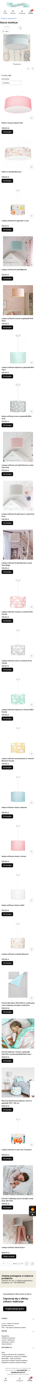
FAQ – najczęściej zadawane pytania (14, 1327)
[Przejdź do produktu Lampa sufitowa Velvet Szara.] (18, 1229)
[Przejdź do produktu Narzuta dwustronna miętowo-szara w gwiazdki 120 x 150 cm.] (18, 1082)
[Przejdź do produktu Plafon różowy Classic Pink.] (18, 105)
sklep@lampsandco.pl (18, 1372)
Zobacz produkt (8, 1256)
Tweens (6, 26)
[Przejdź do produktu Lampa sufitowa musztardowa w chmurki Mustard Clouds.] (18, 740)
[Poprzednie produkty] (9, 1264)
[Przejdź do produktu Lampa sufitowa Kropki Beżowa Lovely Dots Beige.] (18, 545)
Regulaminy (5, 1336)
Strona (15, 1263)
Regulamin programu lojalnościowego (14, 1362)
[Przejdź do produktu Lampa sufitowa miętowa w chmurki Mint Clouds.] (18, 691)
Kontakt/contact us (8, 1325)
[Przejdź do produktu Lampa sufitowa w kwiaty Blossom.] (18, 936)
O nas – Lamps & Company (10, 1323)
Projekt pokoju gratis (15, 1309)
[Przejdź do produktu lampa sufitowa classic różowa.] (18, 838)
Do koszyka (7, 132)
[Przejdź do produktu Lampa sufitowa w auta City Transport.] (18, 1131)
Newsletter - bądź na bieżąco (11, 1358)
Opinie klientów (7, 1344)
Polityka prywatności (8, 1338)
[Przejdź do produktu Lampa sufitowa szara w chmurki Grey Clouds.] (18, 642)
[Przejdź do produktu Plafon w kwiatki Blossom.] (18, 153)
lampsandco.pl (8, 18)
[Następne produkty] (27, 1264)
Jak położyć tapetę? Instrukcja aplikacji (14, 1360)
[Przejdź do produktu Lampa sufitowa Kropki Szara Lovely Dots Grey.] (18, 496)
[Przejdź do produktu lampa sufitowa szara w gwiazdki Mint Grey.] (18, 398)
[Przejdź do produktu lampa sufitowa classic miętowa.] (18, 789)
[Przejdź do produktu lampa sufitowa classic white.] (18, 887)
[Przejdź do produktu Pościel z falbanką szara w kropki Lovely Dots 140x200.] (18, 1180)
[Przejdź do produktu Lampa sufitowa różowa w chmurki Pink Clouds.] (18, 594)
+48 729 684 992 (21, 1370)
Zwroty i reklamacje (8, 1340)
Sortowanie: (5, 79)
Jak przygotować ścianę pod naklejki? (14, 1356)
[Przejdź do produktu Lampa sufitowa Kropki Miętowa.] (18, 251)
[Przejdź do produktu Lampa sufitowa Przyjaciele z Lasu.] (18, 202)
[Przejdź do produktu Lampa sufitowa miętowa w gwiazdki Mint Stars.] (18, 349)
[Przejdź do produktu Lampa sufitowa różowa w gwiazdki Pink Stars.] (18, 300)
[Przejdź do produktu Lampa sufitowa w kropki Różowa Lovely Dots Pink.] (18, 447)
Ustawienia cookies (8, 1342)
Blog (3, 1352)
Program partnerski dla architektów (13, 1354)
